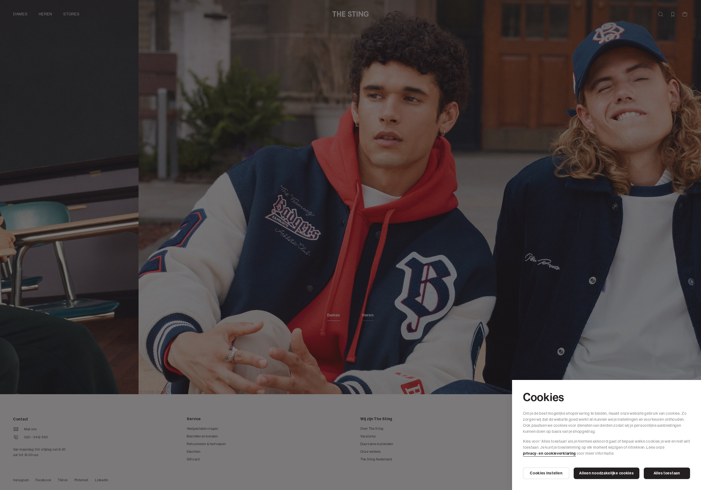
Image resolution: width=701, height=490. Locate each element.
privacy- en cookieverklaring (549, 453)
